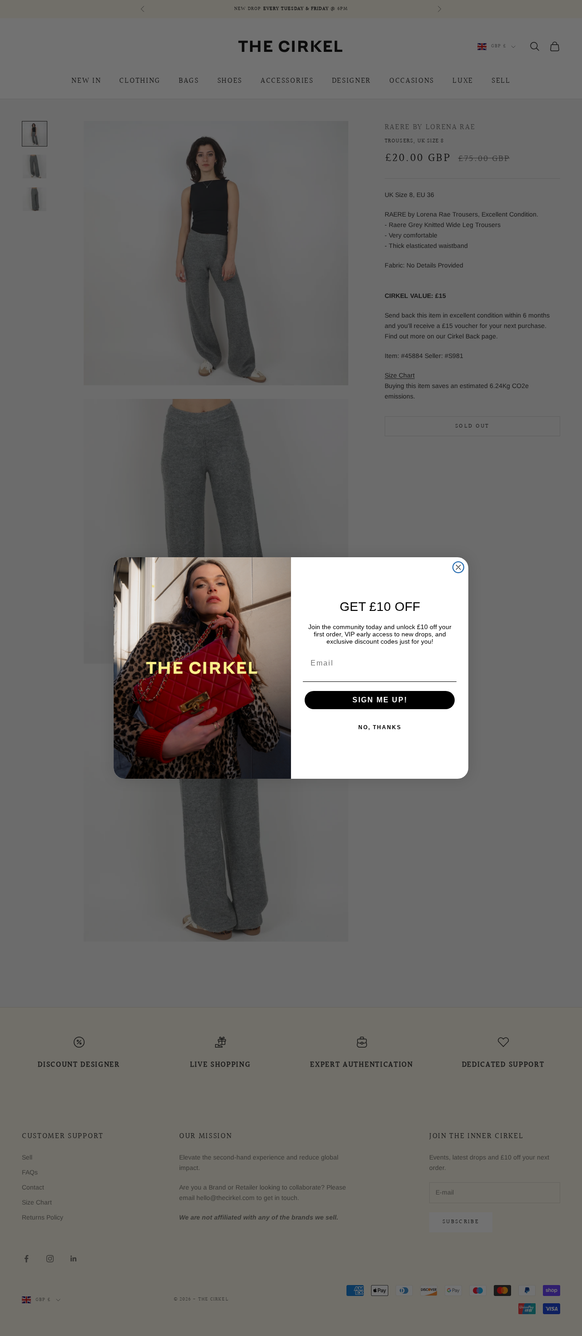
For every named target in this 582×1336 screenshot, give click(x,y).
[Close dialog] (458, 567)
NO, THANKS (379, 727)
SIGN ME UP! (379, 700)
